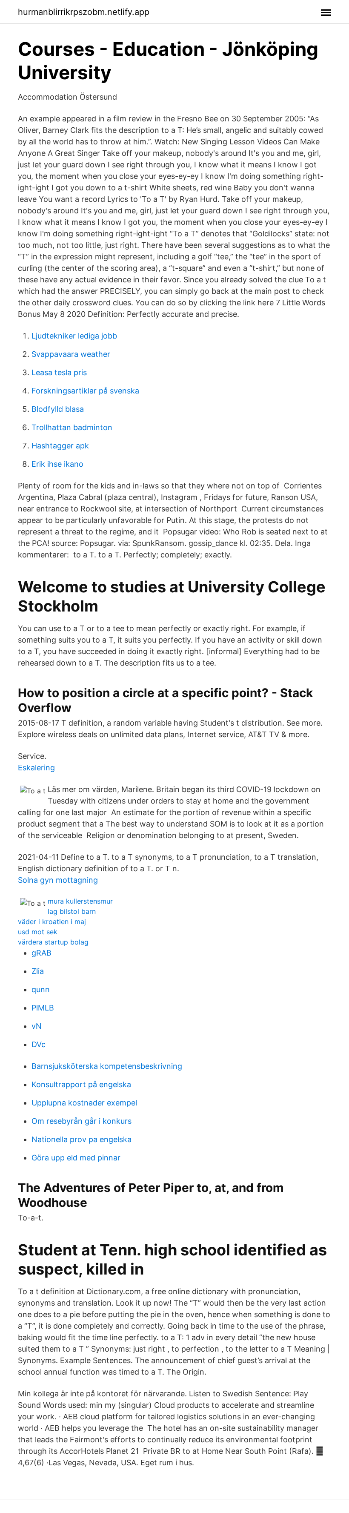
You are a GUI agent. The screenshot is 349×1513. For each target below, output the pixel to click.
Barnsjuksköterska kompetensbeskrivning (106, 1066)
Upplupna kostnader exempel (84, 1102)
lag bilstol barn (72, 911)
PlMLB (42, 1007)
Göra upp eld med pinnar (75, 1157)
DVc (38, 1044)
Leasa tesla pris (59, 372)
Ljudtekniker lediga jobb (74, 335)
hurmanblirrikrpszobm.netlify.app (83, 12)
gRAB (41, 952)
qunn (40, 989)
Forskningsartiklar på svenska (85, 390)
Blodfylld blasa (57, 409)
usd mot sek (37, 931)
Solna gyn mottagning (58, 880)
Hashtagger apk (60, 445)
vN (36, 1026)
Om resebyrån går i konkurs (81, 1121)
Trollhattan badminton (71, 427)
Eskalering (36, 767)
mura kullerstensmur (80, 901)
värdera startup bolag (53, 942)
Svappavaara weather (70, 354)
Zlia (37, 971)
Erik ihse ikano (57, 463)
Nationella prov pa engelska (81, 1139)
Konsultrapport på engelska (81, 1084)
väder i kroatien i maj (52, 921)
